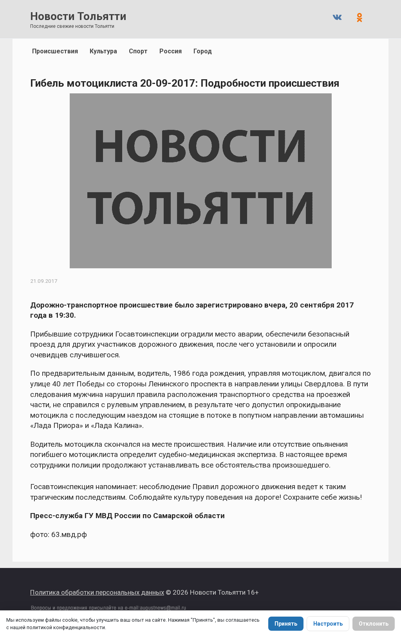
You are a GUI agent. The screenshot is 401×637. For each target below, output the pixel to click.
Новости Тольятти (78, 16)
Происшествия (55, 51)
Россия (170, 51)
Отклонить (373, 624)
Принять (286, 624)
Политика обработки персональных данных (97, 592)
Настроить (328, 624)
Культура (103, 51)
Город (202, 51)
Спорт (138, 51)
